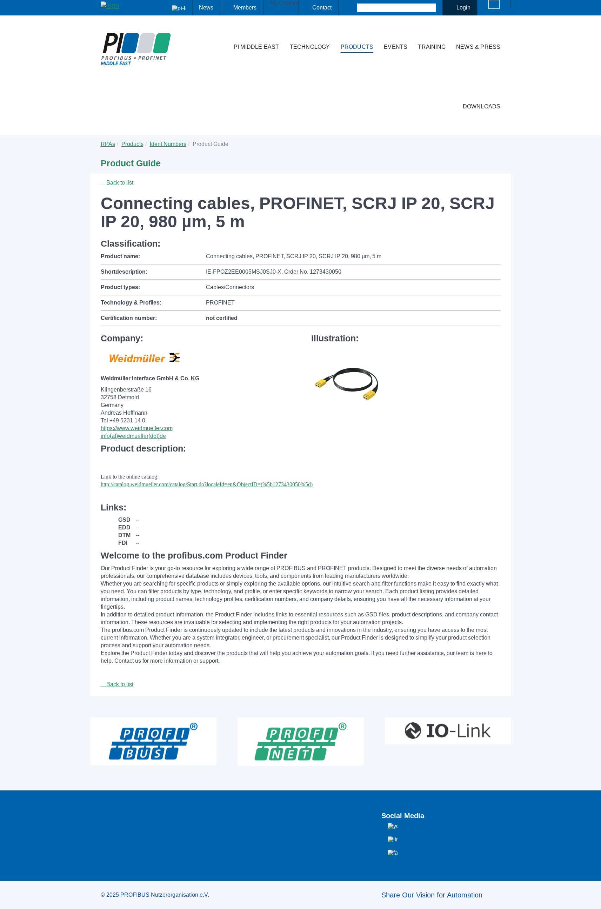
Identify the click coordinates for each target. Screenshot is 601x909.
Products (357, 47)
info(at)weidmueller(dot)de (133, 436)
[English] (494, 4)
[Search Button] (351, 8)
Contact (322, 8)
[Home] (221, 33)
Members (244, 8)
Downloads (482, 106)
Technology (310, 47)
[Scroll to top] (592, 898)
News (206, 8)
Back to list (119, 183)
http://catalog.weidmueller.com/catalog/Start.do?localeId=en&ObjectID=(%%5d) (207, 484)
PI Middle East (256, 47)
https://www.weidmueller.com (137, 428)
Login (463, 8)
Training (432, 47)
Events (395, 47)
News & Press (478, 47)
